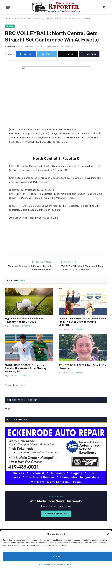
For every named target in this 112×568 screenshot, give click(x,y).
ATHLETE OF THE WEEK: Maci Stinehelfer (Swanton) (82, 367)
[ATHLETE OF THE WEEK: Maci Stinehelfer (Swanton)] (83, 347)
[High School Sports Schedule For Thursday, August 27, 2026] (29, 301)
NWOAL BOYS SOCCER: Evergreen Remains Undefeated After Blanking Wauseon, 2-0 (25, 368)
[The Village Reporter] (56, 7)
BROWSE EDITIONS (56, 514)
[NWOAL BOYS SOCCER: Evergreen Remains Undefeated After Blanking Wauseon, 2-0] (29, 347)
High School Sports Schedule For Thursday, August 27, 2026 (24, 320)
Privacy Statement (65, 564)
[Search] (104, 7)
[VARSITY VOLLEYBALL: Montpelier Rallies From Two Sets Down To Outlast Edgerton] (83, 301)
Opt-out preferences (47, 564)
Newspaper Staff (14, 47)
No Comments (53, 47)
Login (7, 408)
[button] (107, 534)
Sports (9, 26)
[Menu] (8, 7)
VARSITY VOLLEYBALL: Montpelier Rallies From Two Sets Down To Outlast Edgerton (82, 321)
